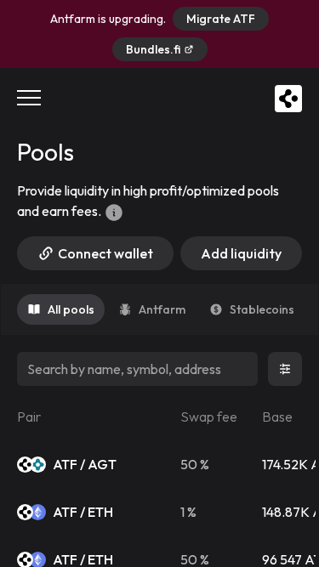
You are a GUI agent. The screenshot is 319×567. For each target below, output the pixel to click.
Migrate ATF (220, 18)
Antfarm (162, 309)
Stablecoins (262, 309)
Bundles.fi (153, 49)
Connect (105, 253)
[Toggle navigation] (29, 98)
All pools (71, 309)
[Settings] (285, 369)
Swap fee (208, 416)
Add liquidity (241, 253)
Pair (29, 416)
